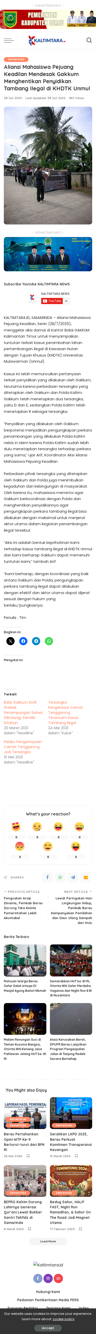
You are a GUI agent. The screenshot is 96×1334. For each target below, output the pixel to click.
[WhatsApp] (60, 877)
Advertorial (18, 1119)
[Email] (86, 877)
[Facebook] (47, 877)
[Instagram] (48, 1278)
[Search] (89, 40)
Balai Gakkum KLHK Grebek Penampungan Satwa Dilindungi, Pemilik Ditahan (23, 712)
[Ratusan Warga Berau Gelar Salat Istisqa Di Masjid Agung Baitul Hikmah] (25, 960)
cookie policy (63, 1319)
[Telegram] (73, 877)
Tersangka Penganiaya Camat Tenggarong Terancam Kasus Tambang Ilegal (65, 712)
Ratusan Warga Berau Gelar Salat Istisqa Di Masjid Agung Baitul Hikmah (25, 986)
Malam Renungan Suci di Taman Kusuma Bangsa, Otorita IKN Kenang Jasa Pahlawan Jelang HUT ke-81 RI (25, 1049)
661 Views (76, 98)
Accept (48, 1328)
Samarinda (16, 59)
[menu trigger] (10, 40)
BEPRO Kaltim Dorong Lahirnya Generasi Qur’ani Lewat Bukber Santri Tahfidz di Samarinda (23, 1212)
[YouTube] (58, 1278)
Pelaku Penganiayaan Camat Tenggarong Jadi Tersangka (23, 747)
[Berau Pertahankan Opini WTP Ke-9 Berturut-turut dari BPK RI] (25, 1113)
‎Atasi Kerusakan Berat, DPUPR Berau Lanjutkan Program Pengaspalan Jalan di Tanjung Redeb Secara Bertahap (68, 1049)
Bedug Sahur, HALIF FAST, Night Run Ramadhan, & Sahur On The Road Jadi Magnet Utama (70, 1212)
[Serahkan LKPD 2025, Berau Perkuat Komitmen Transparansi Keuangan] (71, 1113)
